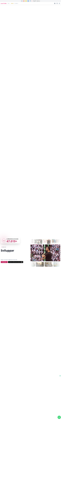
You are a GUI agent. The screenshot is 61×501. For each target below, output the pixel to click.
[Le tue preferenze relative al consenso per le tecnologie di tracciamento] (60, 376)
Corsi (8, 3)
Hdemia (12, 3)
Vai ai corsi (4, 262)
